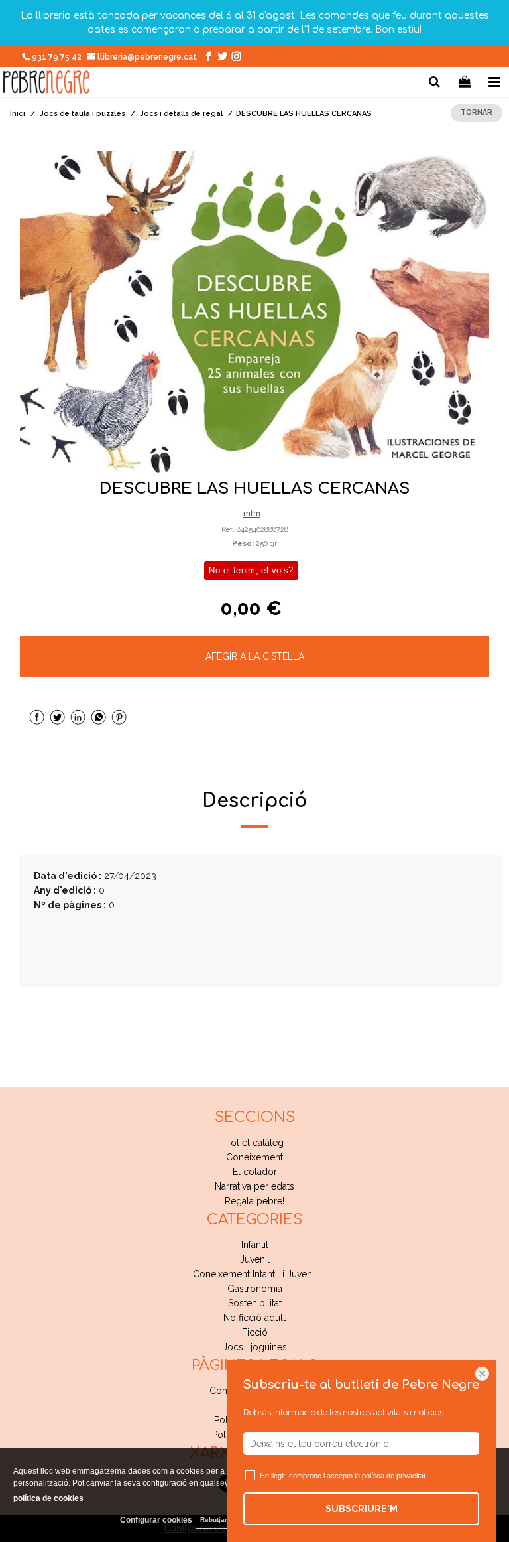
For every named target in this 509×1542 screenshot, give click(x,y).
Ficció (255, 1332)
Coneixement (254, 1157)
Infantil (254, 1244)
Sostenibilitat (255, 1303)
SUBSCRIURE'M (361, 1509)
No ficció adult (254, 1317)
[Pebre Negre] (46, 84)
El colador (255, 1171)
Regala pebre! (254, 1201)
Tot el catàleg (255, 1142)
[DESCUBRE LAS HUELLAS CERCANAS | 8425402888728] (254, 314)
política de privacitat (393, 1476)
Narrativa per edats (254, 1186)
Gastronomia (254, 1288)
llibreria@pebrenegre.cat (148, 57)
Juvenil (255, 1259)
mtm (251, 513)
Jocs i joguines (255, 1347)
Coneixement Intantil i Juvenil (255, 1274)
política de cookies (48, 1498)
